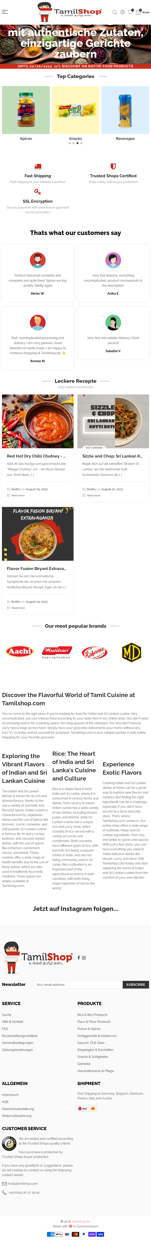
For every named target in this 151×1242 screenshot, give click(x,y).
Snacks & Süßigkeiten (92, 1057)
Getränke (83, 1064)
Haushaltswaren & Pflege (95, 1071)
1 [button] (70, 143)
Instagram (84, 958)
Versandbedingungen (17, 1043)
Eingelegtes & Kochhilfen (95, 1050)
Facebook (78, 958)
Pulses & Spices (88, 1029)
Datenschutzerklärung (18, 1109)
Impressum (10, 1095)
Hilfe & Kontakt (12, 1022)
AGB (5, 1102)
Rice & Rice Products (92, 1015)
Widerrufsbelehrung (16, 1116)
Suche (6, 1015)
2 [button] (74, 143)
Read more (18, 495)
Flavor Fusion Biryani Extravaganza (41, 568)
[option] (75, 44)
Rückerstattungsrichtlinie (20, 1036)
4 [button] (81, 143)
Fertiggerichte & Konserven (97, 1036)
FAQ (5, 1029)
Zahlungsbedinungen (17, 1050)
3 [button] (77, 143)
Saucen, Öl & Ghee (90, 1043)
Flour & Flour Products (94, 1022)
